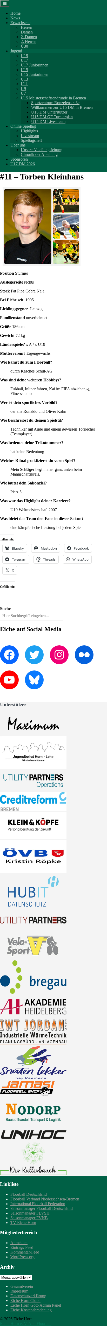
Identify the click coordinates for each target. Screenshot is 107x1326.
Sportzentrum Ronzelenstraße (55, 102)
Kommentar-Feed (24, 1252)
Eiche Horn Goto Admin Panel (35, 1305)
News (15, 18)
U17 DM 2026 (22, 164)
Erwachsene (20, 22)
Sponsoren (19, 159)
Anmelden (19, 1242)
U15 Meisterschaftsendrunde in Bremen (53, 98)
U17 (24, 60)
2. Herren (28, 41)
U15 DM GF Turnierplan (52, 117)
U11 (24, 84)
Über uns (17, 145)
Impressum (19, 1291)
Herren (26, 27)
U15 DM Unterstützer (49, 112)
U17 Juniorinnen (34, 65)
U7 (23, 93)
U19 (24, 55)
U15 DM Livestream (48, 121)
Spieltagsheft (31, 140)
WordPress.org (22, 1257)
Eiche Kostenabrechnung (31, 1310)
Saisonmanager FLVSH (30, 1213)
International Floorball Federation (37, 1203)
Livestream (30, 135)
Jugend (16, 51)
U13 (24, 79)
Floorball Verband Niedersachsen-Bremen (44, 1199)
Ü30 (24, 46)
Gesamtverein (21, 1286)
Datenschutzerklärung (28, 1296)
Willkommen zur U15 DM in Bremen (62, 107)
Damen (27, 32)
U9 (23, 88)
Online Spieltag (23, 126)
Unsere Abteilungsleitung (41, 150)
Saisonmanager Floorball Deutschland (41, 1208)
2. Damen (29, 37)
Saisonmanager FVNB (29, 1218)
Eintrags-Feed (21, 1247)
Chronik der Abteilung (39, 154)
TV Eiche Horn (23, 1222)
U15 (24, 69)
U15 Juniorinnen (34, 74)
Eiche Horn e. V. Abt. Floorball (25, 1323)
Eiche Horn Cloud (25, 1300)
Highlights (29, 131)
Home (15, 13)
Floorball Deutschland (28, 1194)
